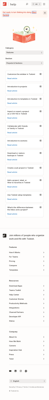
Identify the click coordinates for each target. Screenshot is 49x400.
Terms (25, 387)
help (13, 4)
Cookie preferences (36, 387)
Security (12, 387)
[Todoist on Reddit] (25, 371)
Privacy (19, 387)
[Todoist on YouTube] (10, 371)
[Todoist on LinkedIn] (15, 371)
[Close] (45, 13)
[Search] (27, 4)
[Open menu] (44, 4)
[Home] (4, 4)
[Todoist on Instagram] (20, 371)
